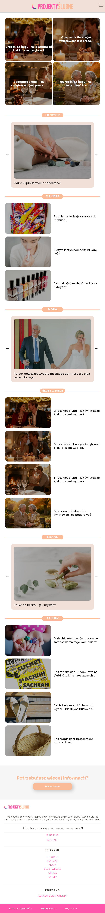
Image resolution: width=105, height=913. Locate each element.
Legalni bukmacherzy (52, 895)
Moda (52, 309)
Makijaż (52, 196)
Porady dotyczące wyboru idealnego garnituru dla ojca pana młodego (52, 375)
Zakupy (53, 618)
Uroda (52, 537)
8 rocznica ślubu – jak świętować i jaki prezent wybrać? (28, 83)
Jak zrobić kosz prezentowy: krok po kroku (73, 740)
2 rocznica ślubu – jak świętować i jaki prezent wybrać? (28, 48)
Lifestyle (52, 115)
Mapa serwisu (48, 908)
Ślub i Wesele (52, 390)
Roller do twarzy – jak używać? (35, 605)
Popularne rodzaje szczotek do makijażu (75, 218)
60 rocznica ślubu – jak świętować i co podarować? (76, 83)
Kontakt (52, 840)
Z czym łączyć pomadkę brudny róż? (75, 251)
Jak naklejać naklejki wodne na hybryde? (75, 285)
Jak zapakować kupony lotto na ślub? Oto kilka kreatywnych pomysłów (75, 673)
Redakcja (52, 835)
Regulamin (71, 908)
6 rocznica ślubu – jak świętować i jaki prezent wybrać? (76, 39)
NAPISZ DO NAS (52, 786)
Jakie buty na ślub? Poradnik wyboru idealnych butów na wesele (74, 707)
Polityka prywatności (20, 908)
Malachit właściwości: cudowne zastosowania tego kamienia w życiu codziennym (76, 640)
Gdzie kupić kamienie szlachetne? (37, 183)
